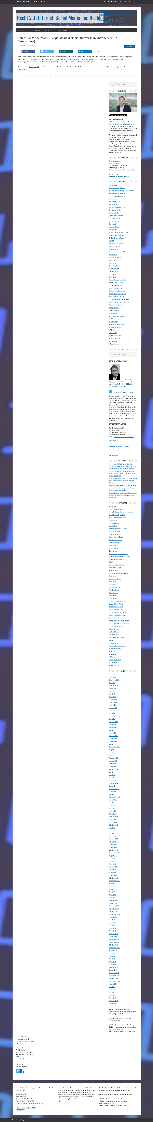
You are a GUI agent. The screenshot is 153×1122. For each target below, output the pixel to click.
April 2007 (112, 995)
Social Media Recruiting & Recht (119, 302)
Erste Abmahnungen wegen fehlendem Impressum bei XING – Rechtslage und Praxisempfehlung (122, 473)
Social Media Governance (117, 294)
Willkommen (113, 341)
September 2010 (114, 881)
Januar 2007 (113, 1003)
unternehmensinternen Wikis (74, 59)
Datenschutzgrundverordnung (118, 232)
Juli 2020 (112, 694)
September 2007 (114, 981)
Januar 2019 (113, 708)
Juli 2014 (112, 772)
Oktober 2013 (113, 794)
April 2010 (112, 895)
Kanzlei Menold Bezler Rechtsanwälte (111, 1)
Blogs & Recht (114, 213)
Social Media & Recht (116, 285)
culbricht (30, 45)
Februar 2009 (113, 934)
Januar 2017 (113, 724)
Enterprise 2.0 (34, 67)
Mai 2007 (112, 992)
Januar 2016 (113, 738)
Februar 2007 (113, 1001)
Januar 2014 (113, 786)
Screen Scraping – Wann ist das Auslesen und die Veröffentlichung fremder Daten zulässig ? (123, 495)
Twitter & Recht (114, 310)
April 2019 (112, 705)
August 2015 (113, 750)
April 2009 (112, 928)
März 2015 (112, 755)
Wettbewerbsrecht (115, 335)
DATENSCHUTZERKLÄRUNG (119, 176)
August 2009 (113, 917)
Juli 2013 (112, 803)
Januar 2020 (113, 699)
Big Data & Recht (115, 210)
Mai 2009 (112, 925)
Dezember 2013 (114, 789)
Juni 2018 (112, 710)
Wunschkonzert (114, 344)
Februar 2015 (113, 758)
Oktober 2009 (113, 911)
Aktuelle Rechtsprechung (117, 193)
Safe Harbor (113, 277)
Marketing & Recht (115, 266)
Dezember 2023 (114, 680)
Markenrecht (113, 263)
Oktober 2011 (113, 850)
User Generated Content (117, 316)
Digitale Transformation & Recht (119, 235)
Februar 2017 (113, 722)
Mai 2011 (112, 861)
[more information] (98, 51)
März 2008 (112, 964)
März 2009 (112, 931)
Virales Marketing (115, 327)
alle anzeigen (113, 455)
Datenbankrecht (114, 227)
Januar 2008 (113, 970)
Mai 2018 (112, 713)
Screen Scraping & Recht (117, 280)
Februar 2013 (113, 817)
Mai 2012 (112, 833)
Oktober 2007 (113, 978)
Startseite (22, 30)
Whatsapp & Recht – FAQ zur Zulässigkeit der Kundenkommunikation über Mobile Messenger (123, 481)
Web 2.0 (112, 330)
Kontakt (127, 1)
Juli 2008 (112, 953)
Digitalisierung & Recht (116, 238)
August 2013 (113, 800)
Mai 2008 (112, 959)
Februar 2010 (113, 900)
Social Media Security (116, 305)
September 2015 (114, 747)
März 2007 (112, 998)
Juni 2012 (112, 831)
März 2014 (112, 780)
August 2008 (113, 950)
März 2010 (112, 897)
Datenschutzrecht (130, 409)
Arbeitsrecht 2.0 (114, 202)
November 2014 (114, 766)
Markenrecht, (125, 142)
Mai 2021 (112, 691)
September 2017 (114, 716)
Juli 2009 (112, 920)
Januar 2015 (113, 761)
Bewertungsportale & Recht (118, 207)
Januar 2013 (113, 819)
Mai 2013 (112, 808)
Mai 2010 (112, 892)
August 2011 (113, 856)
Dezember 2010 (114, 872)
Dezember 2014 (114, 764)
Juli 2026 (112, 674)
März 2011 (112, 864)
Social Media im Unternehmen (119, 299)
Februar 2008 (113, 967)
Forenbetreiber (114, 249)
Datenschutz (35, 30)
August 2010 (113, 883)
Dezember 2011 (114, 844)
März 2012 (112, 836)
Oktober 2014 (113, 769)
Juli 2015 (112, 752)
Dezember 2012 (114, 822)
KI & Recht (112, 260)
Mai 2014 (112, 777)
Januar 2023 (113, 688)
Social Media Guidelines (117, 296)
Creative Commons (115, 218)
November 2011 (114, 847)
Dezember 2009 (114, 906)
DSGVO (111, 241)
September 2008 (114, 948)
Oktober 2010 (113, 878)
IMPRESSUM (113, 174)
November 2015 (114, 741)
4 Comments (130, 46)
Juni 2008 (112, 956)
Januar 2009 (113, 936)
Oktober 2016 (113, 730)
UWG (111, 319)
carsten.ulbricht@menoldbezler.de (125, 170)
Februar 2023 (113, 685)
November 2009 (114, 909)
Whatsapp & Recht (115, 338)
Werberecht (113, 333)
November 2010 (114, 875)
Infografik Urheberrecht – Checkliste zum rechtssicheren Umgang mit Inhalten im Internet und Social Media (122, 488)
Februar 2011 (113, 867)
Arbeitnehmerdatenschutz (117, 196)
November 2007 (114, 975)
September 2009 (114, 914)
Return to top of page (18, 1120)
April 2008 (112, 962)
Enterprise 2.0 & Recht (116, 243)
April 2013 (112, 811)
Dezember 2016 (114, 727)
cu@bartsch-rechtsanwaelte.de (124, 437)
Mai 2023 (112, 683)
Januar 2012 (113, 842)
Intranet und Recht (115, 257)
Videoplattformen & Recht (117, 324)
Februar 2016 (113, 736)
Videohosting (113, 322)
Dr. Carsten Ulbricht (116, 119)
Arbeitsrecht (113, 199)
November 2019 (114, 702)
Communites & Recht (116, 216)
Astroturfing (113, 204)
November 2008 (114, 942)
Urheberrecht (49, 30)
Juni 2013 (112, 805)
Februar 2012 (113, 839)
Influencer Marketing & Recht (118, 252)
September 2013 (114, 797)
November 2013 (114, 791)
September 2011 (114, 853)
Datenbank (112, 224)
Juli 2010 (112, 886)
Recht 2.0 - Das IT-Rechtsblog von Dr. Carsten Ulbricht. (30, 1)
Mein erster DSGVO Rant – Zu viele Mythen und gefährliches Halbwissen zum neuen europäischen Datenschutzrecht (122, 466)
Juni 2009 (112, 923)
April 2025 (112, 677)
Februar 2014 (113, 783)
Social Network (114, 308)
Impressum (136, 1)
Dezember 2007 (114, 973)
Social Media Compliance (117, 291)
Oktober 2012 (113, 825)
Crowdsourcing (114, 221)
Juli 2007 (112, 987)
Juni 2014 (112, 775)
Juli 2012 (112, 828)
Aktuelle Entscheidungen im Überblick (121, 190)
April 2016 (112, 733)
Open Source (113, 271)
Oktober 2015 (113, 744)
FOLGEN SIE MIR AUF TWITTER (123, 392)
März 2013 (112, 814)
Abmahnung (113, 185)
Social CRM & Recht (116, 283)
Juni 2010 (112, 889)
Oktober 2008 (113, 945)
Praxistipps (63, 30)
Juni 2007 (112, 989)
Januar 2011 (113, 870)
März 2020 (112, 697)
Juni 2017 (112, 719)
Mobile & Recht (114, 269)
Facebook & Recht (115, 246)
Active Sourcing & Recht (117, 188)
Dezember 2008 (114, 939)
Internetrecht (113, 255)
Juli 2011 (112, 858)
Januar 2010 (113, 903)
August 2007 (113, 984)
